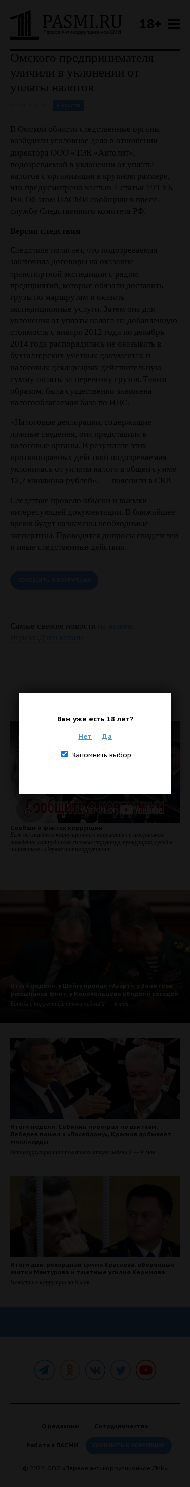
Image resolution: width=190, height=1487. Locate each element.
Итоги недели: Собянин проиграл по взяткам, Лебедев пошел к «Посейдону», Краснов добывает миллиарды (90, 1134)
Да (107, 736)
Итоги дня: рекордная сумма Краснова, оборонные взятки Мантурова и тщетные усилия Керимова (92, 1268)
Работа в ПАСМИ (52, 1445)
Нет (85, 736)
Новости (68, 105)
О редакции (60, 1426)
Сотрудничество (121, 1426)
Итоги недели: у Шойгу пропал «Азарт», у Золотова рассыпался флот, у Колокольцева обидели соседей (94, 989)
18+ (150, 23)
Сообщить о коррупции (54, 580)
